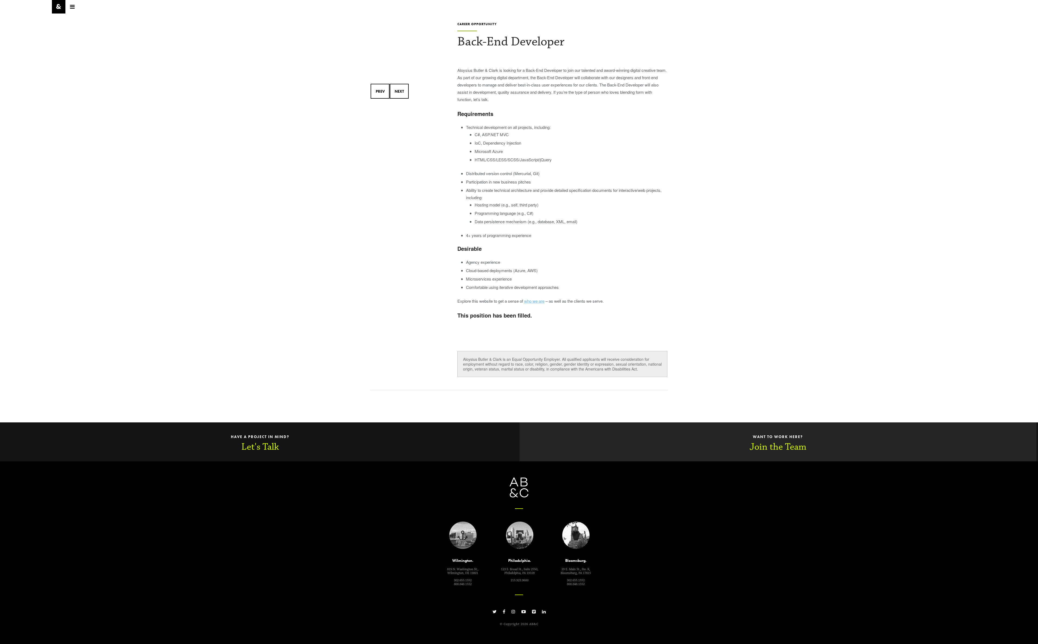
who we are (534, 301)
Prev (380, 91)
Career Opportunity (477, 24)
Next (399, 91)
